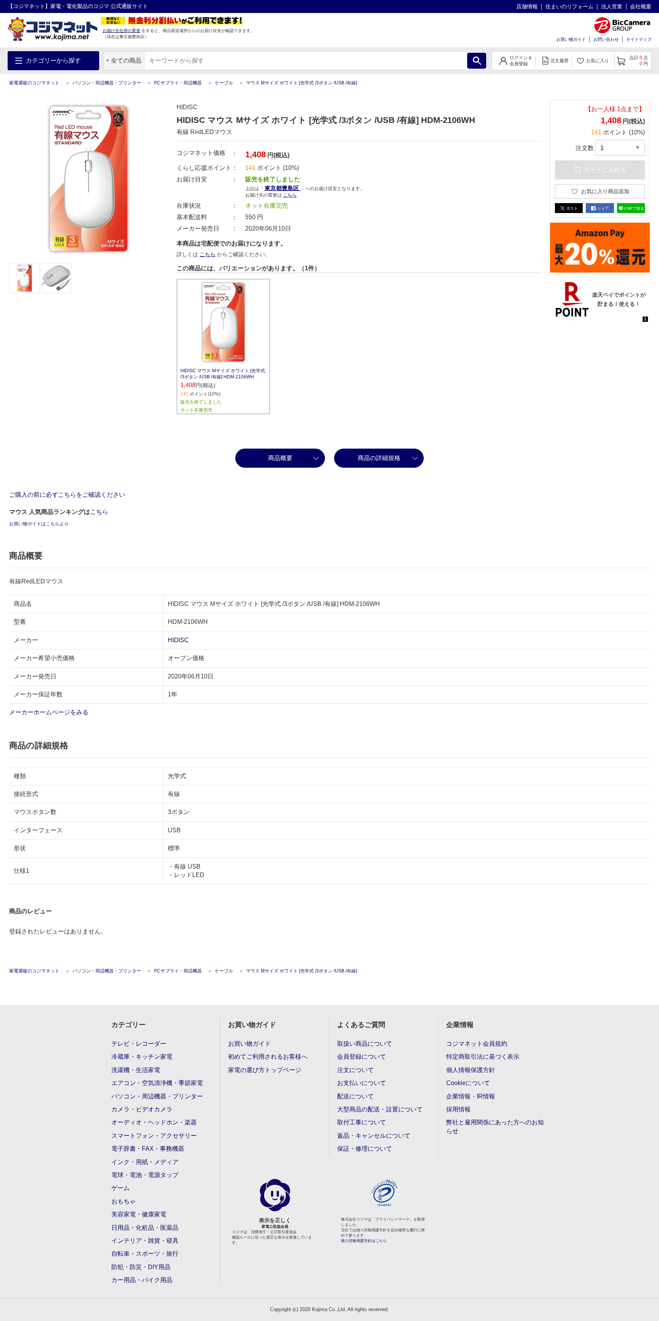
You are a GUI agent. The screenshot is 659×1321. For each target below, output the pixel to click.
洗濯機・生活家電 (135, 1070)
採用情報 (458, 1109)
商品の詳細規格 (379, 458)
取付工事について (361, 1122)
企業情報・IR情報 (470, 1096)
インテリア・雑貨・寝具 (144, 1240)
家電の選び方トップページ (264, 1070)
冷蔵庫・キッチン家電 (141, 1056)
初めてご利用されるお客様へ (267, 1056)
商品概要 (280, 458)
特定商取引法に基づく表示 (482, 1056)
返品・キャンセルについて (373, 1135)
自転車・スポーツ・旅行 (144, 1253)
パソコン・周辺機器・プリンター (106, 83)
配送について (355, 1096)
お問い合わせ (606, 39)
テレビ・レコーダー (138, 1043)
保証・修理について (364, 1148)
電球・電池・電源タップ (144, 1175)
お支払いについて (361, 1083)
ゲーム (120, 1188)
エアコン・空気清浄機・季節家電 (157, 1083)
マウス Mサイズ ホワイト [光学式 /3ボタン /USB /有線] (301, 83)
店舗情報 (527, 6)
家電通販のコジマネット (34, 83)
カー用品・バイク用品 (141, 1280)
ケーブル (224, 83)
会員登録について (361, 1056)
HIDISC (178, 640)
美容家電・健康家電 (138, 1214)
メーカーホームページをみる (49, 712)
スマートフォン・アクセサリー (154, 1135)
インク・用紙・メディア (144, 1162)
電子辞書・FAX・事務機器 (147, 1148)
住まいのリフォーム (569, 6)
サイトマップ (638, 39)
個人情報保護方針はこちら (364, 1241)
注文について (355, 1070)
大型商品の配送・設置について (380, 1109)
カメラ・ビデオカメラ (141, 1109)
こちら (207, 254)
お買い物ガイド (571, 39)
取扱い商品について (364, 1043)
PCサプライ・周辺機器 (178, 83)
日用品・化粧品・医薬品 (144, 1227)
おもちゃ (123, 1201)
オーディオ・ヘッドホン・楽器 (154, 1122)
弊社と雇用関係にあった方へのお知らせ (495, 1126)
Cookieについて (468, 1083)
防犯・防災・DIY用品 (140, 1267)
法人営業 (611, 6)
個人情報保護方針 (470, 1070)
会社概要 (640, 6)
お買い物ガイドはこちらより (39, 523)
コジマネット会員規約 (476, 1043)
